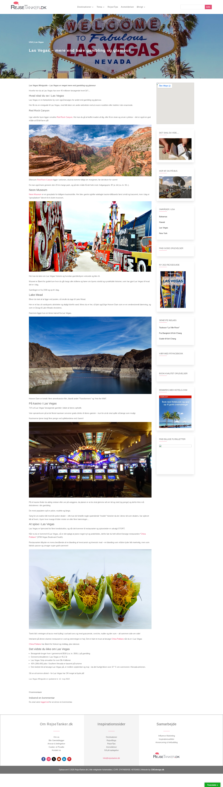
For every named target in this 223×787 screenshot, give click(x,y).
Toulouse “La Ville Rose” (169, 327)
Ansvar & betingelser (56, 744)
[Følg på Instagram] (49, 759)
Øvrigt (140, 7)
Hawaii (162, 222)
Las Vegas (163, 228)
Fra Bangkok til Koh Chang (170, 333)
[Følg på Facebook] (43, 759)
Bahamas (163, 216)
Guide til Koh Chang (167, 339)
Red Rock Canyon (45, 180)
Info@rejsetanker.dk (111, 758)
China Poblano (118, 639)
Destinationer (84, 7)
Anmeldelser (127, 7)
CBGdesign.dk (157, 770)
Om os (56, 737)
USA (31, 42)
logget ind (45, 702)
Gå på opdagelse (111, 750)
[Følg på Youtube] (59, 759)
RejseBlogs (111, 740)
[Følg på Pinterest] (69, 759)
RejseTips (113, 7)
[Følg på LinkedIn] (64, 759)
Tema (99, 7)
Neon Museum (35, 194)
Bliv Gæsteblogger (56, 740)
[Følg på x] (54, 759)
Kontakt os (56, 750)
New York (163, 233)
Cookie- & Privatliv (56, 747)
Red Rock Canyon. (65, 117)
